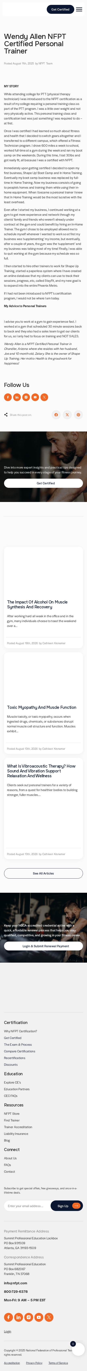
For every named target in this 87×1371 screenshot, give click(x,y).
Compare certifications (19, 1051)
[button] (56, 414)
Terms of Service (58, 1363)
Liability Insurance (16, 1133)
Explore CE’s (12, 1082)
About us (10, 1158)
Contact (9, 1171)
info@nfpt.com (15, 1282)
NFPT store (11, 1113)
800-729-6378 (16, 1291)
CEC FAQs (11, 1095)
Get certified (12, 1038)
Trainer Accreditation (18, 1127)
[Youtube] (35, 397)
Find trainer (12, 1120)
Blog (7, 1140)
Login (7, 1331)
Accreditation (12, 1363)
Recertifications (14, 1058)
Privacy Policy (34, 1363)
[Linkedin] (17, 397)
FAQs (7, 1165)
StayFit (49, 280)
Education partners (17, 1089)
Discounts (11, 1064)
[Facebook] (8, 397)
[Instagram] (26, 397)
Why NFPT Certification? (20, 1031)
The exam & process (18, 1044)
